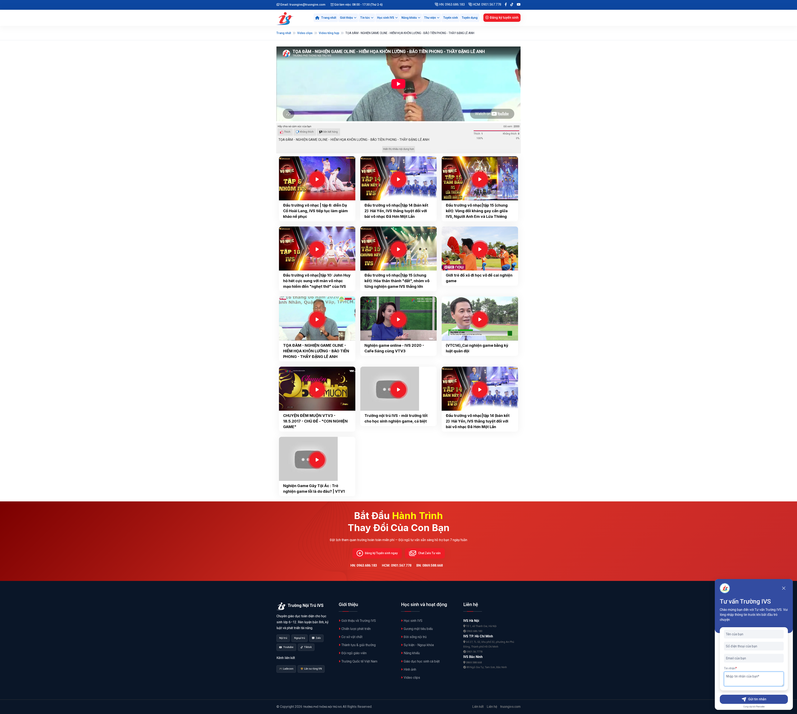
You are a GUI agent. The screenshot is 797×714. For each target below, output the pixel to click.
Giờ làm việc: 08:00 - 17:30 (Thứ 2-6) (358, 4)
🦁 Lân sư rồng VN (311, 668)
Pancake (760, 706)
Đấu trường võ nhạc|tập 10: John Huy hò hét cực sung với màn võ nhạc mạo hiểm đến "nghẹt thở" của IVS (317, 281)
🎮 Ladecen (286, 668)
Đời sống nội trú (415, 637)
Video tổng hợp (329, 33)
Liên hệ (492, 707)
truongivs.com (510, 707)
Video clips (305, 33)
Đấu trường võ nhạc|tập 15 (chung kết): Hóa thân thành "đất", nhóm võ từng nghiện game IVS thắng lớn (396, 281)
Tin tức (365, 17)
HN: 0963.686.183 (451, 4)
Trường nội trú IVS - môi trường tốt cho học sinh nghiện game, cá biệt (396, 418)
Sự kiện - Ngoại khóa (419, 645)
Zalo (318, 638)
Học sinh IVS (385, 17)
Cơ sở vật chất (351, 637)
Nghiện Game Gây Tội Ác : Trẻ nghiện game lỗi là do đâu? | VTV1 (314, 489)
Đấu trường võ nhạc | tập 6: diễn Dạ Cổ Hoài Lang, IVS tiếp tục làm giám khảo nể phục (315, 211)
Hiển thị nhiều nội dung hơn (398, 149)
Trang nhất (283, 33)
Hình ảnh (410, 669)
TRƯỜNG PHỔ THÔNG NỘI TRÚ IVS (322, 706)
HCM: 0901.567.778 (486, 4)
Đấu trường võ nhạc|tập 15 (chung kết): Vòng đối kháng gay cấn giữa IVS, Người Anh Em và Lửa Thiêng (477, 211)
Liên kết (478, 707)
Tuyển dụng (470, 17)
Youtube (288, 647)
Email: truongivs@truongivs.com (302, 4)
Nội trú (283, 638)
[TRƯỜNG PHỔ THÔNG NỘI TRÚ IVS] (285, 18)
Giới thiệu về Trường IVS (358, 621)
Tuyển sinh (450, 17)
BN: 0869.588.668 (429, 565)
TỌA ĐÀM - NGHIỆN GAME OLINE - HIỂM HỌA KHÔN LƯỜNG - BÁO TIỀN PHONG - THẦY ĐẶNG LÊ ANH (316, 351)
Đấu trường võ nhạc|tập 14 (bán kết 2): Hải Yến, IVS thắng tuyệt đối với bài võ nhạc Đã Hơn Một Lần (396, 211)
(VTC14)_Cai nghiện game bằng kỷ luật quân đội (477, 348)
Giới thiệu (346, 17)
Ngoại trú (299, 638)
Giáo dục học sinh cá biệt (422, 661)
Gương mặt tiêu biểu (418, 629)
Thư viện (430, 17)
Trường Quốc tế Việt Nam (359, 661)
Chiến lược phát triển (356, 629)
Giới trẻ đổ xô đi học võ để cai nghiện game (479, 278)
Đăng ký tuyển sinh (504, 18)
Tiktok (308, 647)
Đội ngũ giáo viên (354, 653)
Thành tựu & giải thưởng (358, 645)
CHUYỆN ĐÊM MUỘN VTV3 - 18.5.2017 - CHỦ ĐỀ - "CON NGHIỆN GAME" (315, 421)
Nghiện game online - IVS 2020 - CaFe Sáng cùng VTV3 (394, 348)
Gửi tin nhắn (757, 699)
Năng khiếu (409, 17)
